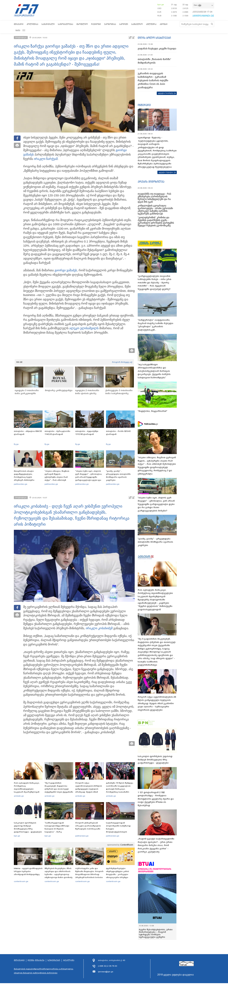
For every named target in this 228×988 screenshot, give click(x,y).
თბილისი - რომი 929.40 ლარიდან (118, 432)
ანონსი (163, 24)
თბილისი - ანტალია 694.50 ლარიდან (28, 432)
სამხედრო (137, 24)
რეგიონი (96, 24)
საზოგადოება (65, 24)
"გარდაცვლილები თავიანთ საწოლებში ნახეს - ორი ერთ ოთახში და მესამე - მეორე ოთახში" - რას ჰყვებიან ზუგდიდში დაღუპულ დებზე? (154, 282)
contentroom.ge (21, 881)
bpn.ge (160, 5)
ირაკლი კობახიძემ (99, 628)
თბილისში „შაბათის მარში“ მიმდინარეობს (154, 61)
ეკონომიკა (110, 24)
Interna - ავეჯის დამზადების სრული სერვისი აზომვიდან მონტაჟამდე (28, 871)
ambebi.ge (19, 796)
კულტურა (151, 24)
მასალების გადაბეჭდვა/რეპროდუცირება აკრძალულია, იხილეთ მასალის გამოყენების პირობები (44, 971)
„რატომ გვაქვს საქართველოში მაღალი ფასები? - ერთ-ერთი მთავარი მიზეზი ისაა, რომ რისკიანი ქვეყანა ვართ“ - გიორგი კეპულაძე (156, 845)
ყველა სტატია (166, 172)
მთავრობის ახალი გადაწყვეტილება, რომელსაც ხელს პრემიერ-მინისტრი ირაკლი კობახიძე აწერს (27, 477)
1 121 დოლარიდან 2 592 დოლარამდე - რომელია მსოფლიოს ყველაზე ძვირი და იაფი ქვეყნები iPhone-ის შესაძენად (156, 799)
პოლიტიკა (32, 24)
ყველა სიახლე (165, 93)
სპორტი (123, 24)
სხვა (18, 30)
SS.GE (19, 362)
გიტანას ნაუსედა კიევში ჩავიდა (157, 48)
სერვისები (54, 960)
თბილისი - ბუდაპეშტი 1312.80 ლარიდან (86, 432)
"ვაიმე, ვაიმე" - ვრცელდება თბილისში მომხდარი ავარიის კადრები (118, 475)
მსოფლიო (82, 24)
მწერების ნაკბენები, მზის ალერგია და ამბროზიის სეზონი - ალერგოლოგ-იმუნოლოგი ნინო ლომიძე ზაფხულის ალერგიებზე (58, 874)
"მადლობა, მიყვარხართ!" (152, 411)
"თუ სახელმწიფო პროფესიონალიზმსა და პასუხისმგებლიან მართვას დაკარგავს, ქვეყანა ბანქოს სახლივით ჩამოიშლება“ (154, 371)
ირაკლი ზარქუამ (46, 159)
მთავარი (18, 24)
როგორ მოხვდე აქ (122, 362)
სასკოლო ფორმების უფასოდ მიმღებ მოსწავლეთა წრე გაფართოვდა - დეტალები (28, 827)
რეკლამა (68, 960)
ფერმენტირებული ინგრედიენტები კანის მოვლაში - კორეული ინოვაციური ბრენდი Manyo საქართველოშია (118, 874)
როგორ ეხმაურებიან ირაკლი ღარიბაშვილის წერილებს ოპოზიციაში (88, 826)
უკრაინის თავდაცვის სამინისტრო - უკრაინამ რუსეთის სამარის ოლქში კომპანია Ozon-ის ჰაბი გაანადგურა (153, 80)
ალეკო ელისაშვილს (83, 328)
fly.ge (16, 444)
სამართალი (48, 24)
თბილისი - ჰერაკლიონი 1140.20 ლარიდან (57, 432)
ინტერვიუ (144, 105)
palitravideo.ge (20, 484)
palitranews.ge (81, 836)
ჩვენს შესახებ (36, 960)
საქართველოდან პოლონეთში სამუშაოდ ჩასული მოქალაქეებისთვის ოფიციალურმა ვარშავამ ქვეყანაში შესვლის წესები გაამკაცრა (120, 832)
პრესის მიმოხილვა (151, 181)
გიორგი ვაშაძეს (66, 270)
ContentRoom (126, 845)
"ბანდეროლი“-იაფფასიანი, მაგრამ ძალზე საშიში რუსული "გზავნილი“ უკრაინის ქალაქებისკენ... (155, 325)
